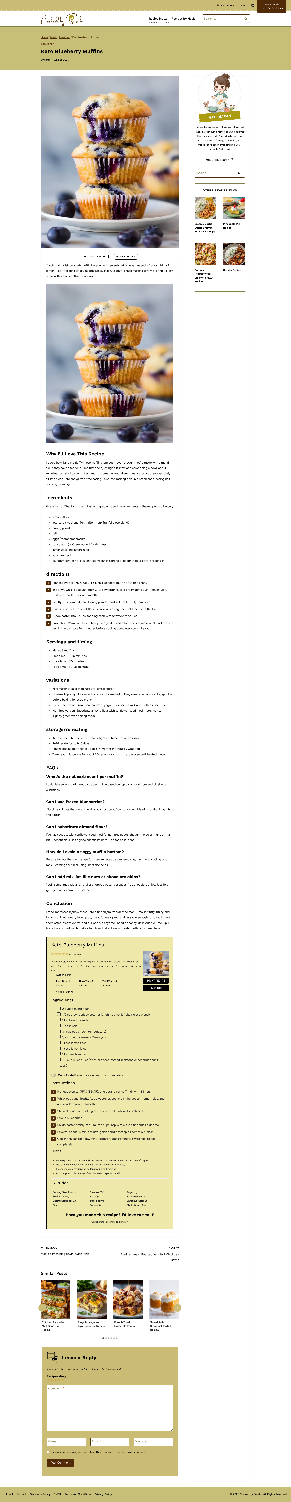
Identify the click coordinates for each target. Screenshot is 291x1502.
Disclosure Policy (39, 1494)
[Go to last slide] (42, 1308)
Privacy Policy (103, 1494)
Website (141, 1441)
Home (220, 5)
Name (53, 1441)
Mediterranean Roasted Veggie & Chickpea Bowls (150, 1254)
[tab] (103, 1338)
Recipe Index (158, 18)
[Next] (177, 1308)
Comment (56, 1388)
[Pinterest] (253, 5)
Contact (242, 5)
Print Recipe (156, 980)
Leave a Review (126, 256)
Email (96, 1441)
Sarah (47, 59)
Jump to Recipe (97, 256)
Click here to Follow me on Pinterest (109, 1221)
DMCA (58, 1494)
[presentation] (205, 208)
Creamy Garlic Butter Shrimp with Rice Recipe (205, 227)
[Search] (239, 173)
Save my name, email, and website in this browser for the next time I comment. (99, 1452)
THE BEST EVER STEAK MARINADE (65, 1251)
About (230, 5)
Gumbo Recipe (232, 270)
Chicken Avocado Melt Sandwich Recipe (53, 1325)
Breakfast (47, 44)
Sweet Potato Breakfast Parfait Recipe (160, 1325)
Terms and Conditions (78, 1494)
